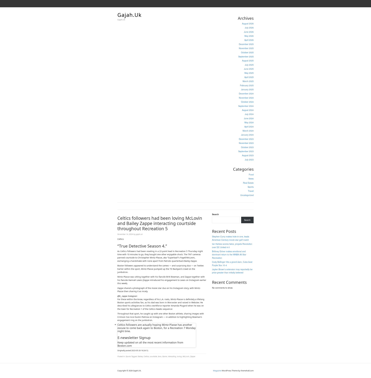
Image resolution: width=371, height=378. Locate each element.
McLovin (186, 356)
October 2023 (247, 147)
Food (251, 174)
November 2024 (246, 97)
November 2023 (246, 143)
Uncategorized (247, 195)
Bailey (140, 356)
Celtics (146, 356)
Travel (251, 190)
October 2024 (247, 101)
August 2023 (248, 155)
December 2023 (246, 138)
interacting (172, 356)
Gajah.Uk (129, 14)
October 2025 (247, 52)
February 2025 (247, 85)
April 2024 (249, 126)
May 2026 (249, 35)
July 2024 (249, 114)
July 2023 (249, 159)
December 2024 (246, 93)
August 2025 (248, 60)
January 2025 (247, 89)
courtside (153, 356)
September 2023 (246, 151)
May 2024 (249, 122)
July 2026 (249, 27)
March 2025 (248, 81)
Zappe (192, 356)
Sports (251, 186)
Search (215, 214)
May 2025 (249, 72)
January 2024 (247, 134)
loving (179, 356)
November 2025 (246, 48)
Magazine (217, 370)
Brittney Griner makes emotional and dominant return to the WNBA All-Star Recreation (229, 254)
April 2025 (249, 77)
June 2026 (249, 31)
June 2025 (249, 68)
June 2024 (249, 118)
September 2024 (246, 106)
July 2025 (249, 64)
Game (164, 356)
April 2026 (249, 39)
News (251, 178)
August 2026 (248, 23)
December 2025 (246, 44)
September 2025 (246, 56)
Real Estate (248, 182)
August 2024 (248, 110)
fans (159, 356)
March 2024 (248, 130)
